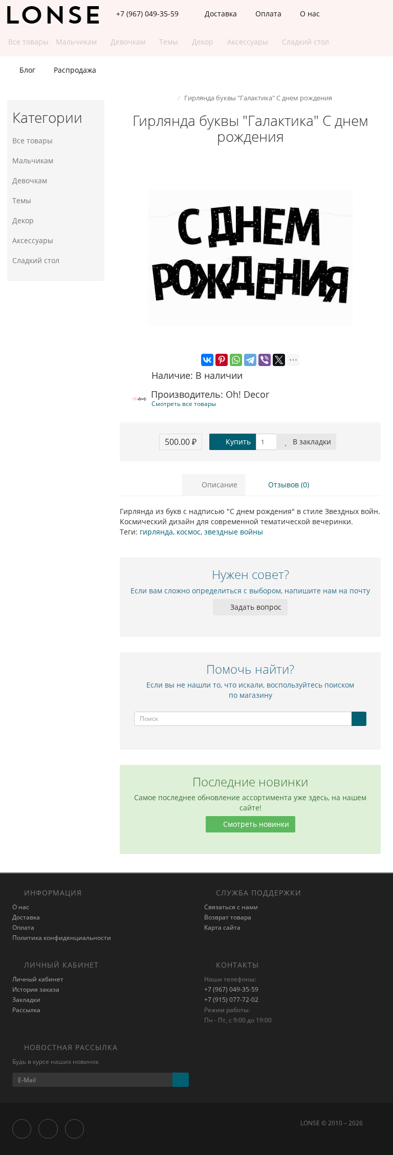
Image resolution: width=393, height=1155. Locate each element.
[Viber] (264, 360)
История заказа (35, 989)
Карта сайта (222, 927)
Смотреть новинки (255, 824)
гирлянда (156, 532)
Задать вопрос (254, 607)
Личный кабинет (37, 979)
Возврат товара (227, 917)
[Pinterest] (221, 360)
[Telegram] (250, 360)
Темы (21, 200)
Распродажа (74, 70)
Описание (218, 484)
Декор (23, 220)
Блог (26, 70)
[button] (335, 42)
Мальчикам (32, 160)
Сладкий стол (35, 260)
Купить (237, 441)
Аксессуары (32, 240)
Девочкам (29, 180)
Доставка (220, 13)
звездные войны (233, 532)
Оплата (267, 13)
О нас (309, 13)
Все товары (32, 140)
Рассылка (26, 1010)
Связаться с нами (231, 907)
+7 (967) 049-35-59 (231, 989)
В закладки (311, 441)
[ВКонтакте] (207, 360)
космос (189, 532)
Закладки (26, 999)
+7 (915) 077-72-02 (231, 999)
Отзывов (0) (287, 484)
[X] (279, 360)
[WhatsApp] (236, 360)
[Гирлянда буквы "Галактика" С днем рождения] (250, 258)
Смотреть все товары (183, 403)
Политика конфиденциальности (61, 937)
